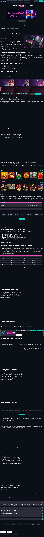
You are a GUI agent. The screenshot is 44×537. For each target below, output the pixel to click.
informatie (3, 93)
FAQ (29, 1)
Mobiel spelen (25, 1)
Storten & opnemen (19, 1)
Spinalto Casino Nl (2, 529)
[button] (4, 175)
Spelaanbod (15, 1)
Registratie (41, 1)
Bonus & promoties (9, 1)
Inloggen (36, 1)
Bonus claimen (9, 93)
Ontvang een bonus (22, 20)
